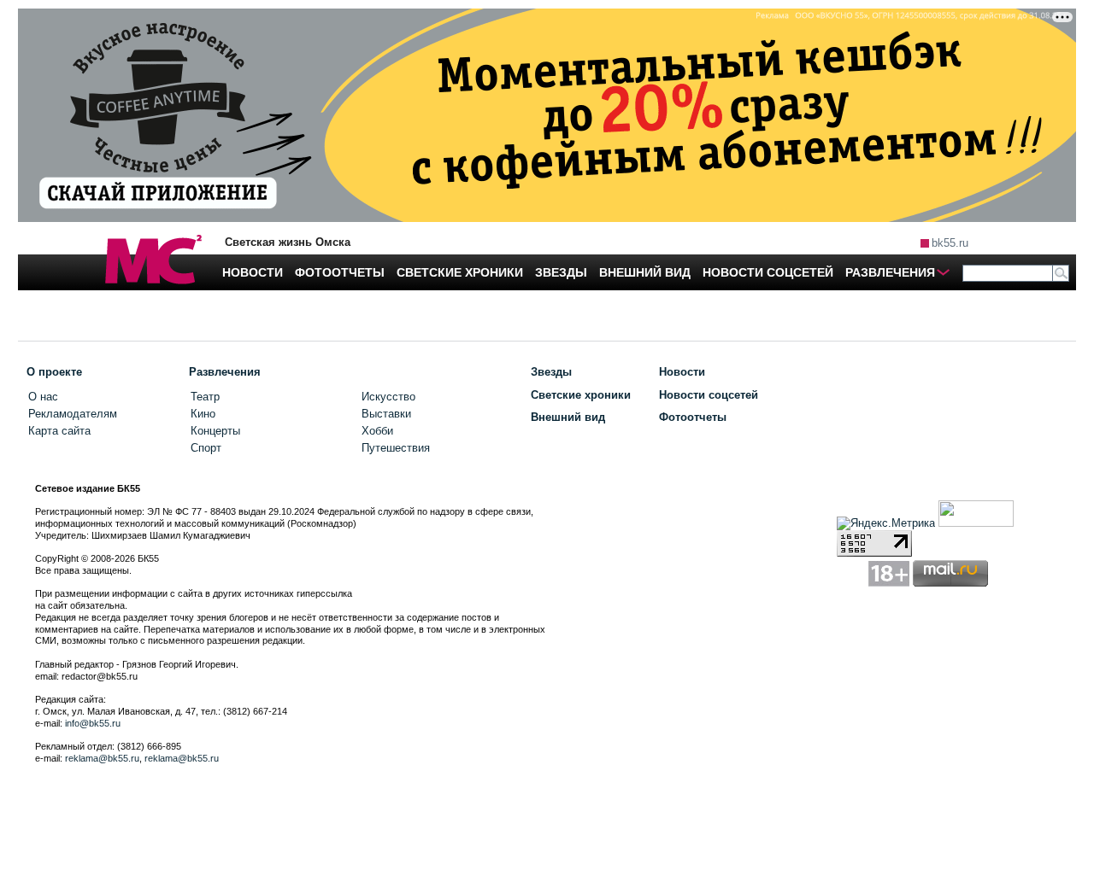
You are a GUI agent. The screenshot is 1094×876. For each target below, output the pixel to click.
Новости (682, 371)
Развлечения (225, 371)
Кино (203, 413)
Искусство (388, 396)
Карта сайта (59, 430)
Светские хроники (581, 394)
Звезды (551, 371)
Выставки (386, 413)
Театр (205, 396)
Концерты (215, 430)
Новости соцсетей (708, 394)
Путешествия (396, 447)
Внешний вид (568, 417)
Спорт (206, 447)
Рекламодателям (72, 413)
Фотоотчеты (692, 417)
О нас (43, 396)
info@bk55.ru (93, 723)
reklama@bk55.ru (102, 758)
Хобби (377, 430)
